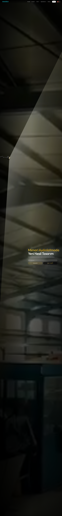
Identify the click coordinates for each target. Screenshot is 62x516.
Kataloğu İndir (35, 263)
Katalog (49, 1)
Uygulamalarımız (43, 1)
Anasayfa (28, 1)
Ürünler (37, 1)
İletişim (54, 1)
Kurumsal (33, 1)
